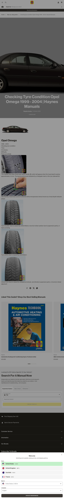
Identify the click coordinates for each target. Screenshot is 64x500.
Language (3, 487)
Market (3, 481)
